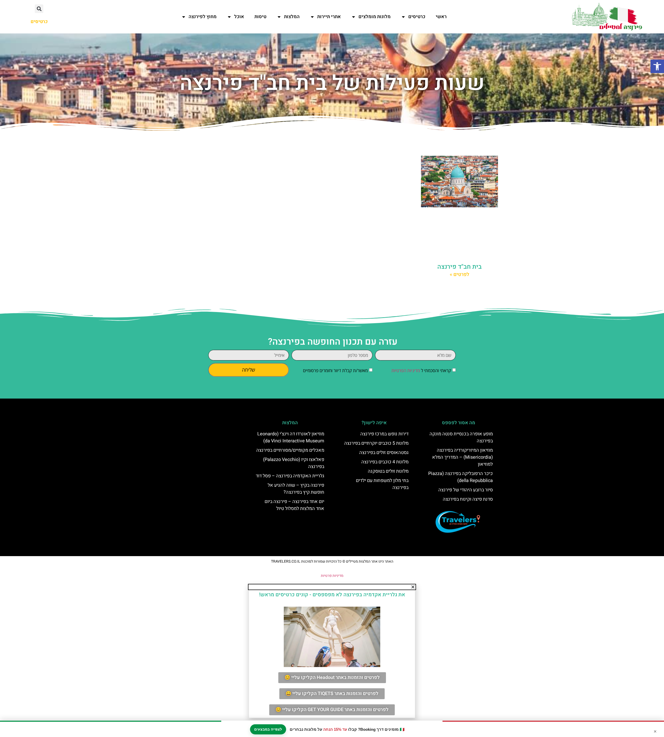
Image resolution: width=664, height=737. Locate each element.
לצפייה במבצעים (268, 729)
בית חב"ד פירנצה (459, 266)
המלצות (292, 16)
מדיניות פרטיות (332, 575)
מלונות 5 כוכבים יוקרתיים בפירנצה (376, 443)
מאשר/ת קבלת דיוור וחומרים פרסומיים (335, 370)
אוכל (239, 16)
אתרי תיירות (329, 16)
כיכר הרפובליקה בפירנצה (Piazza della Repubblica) (460, 477)
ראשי (441, 16)
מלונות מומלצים (374, 16)
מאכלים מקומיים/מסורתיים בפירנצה (290, 450)
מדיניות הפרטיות (405, 370)
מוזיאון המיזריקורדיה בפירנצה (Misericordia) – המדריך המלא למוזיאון (462, 457)
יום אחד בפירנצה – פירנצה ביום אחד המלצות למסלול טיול (294, 505)
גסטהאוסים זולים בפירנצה (384, 452)
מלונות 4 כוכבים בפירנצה (385, 461)
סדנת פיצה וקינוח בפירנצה (468, 499)
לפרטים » (459, 274)
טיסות (260, 16)
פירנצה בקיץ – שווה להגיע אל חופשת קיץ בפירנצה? (296, 489)
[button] (657, 66)
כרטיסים (416, 16)
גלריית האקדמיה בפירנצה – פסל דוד (290, 475)
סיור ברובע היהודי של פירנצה (465, 489)
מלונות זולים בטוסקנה (388, 471)
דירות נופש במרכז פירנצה (384, 433)
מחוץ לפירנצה (203, 16)
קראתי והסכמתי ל (421, 370)
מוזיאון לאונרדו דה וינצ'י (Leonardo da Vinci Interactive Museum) (290, 437)
